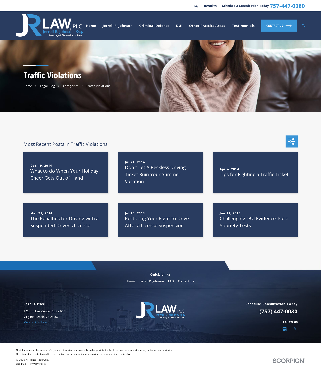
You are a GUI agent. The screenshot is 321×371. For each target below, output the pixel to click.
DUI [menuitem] (179, 25)
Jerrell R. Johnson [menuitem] (118, 25)
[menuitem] (21, 363)
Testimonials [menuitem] (243, 25)
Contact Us (186, 281)
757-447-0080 (287, 5)
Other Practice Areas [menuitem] (207, 25)
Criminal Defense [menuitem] (154, 25)
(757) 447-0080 (278, 311)
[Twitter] (295, 329)
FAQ (194, 5)
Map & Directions (35, 322)
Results (210, 5)
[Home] (49, 25)
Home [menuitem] (91, 25)
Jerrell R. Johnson (152, 281)
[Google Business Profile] (285, 329)
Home (131, 281)
